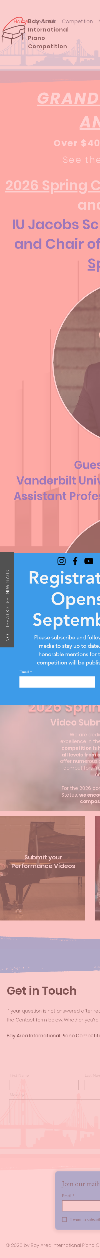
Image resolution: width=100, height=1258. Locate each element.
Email (25, 671)
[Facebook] (75, 561)
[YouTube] (88, 561)
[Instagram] (61, 561)
